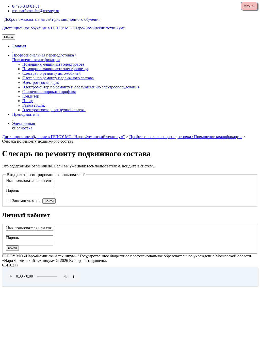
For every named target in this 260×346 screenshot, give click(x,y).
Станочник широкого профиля (49, 91)
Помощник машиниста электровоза (53, 64)
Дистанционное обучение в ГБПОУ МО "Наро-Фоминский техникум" (63, 28)
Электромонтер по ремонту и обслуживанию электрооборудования (80, 87)
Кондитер (30, 96)
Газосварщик (33, 105)
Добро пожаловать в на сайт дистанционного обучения (52, 19)
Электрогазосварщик (40, 82)
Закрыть (249, 6)
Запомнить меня (26, 201)
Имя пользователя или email (30, 180)
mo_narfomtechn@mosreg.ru (35, 11)
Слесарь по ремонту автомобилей (51, 73)
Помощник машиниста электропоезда (55, 69)
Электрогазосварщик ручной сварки (54, 110)
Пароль (12, 190)
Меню (8, 37)
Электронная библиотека (23, 125)
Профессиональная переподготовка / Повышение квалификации (44, 57)
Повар (27, 101)
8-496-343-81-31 (26, 6)
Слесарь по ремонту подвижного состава (58, 78)
